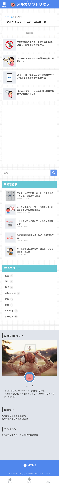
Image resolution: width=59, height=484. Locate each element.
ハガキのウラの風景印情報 (15, 418)
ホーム (10, 482)
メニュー (49, 482)
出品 (8, 275)
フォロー (29, 482)
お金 (8, 304)
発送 (9, 287)
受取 (8, 298)
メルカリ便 (12, 293)
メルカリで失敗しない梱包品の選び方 (20, 434)
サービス (11, 316)
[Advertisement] (29, 134)
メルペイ (11, 310)
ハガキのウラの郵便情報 (14, 415)
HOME (31, 465)
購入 (8, 281)
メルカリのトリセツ (33, 3)
